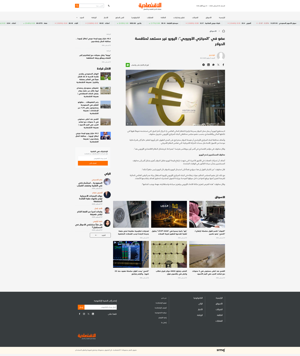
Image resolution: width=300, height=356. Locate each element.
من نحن (164, 298)
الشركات (195, 17)
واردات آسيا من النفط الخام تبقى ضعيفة (89, 212)
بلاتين (164, 23)
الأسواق (208, 17)
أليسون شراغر (97, 192)
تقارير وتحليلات (179, 17)
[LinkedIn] (93, 314)
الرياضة (93, 17)
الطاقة (163, 17)
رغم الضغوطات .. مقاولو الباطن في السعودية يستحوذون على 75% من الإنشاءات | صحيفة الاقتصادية (88, 107)
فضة (71, 23)
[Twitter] (88, 314)
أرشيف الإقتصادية (161, 308)
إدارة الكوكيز (163, 318)
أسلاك (132, 23)
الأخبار (106, 17)
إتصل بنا (164, 322)
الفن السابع (120, 17)
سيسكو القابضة (197, 23)
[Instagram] (84, 313)
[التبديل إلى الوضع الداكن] (109, 6)
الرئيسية (222, 17)
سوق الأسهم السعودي (287, 23)
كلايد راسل (98, 208)
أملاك (39, 23)
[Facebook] (79, 313)
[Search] (77, 6)
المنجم (9, 23)
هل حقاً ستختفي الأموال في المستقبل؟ (88, 225)
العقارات (150, 17)
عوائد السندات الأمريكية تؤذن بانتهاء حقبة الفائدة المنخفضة (90, 198)
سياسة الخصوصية (161, 313)
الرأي (200, 303)
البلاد (101, 23)
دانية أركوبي (97, 221)
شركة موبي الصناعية (237, 23)
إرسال (81, 307)
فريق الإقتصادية (161, 303)
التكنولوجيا (135, 17)
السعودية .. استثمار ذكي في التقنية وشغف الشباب (89, 184)
